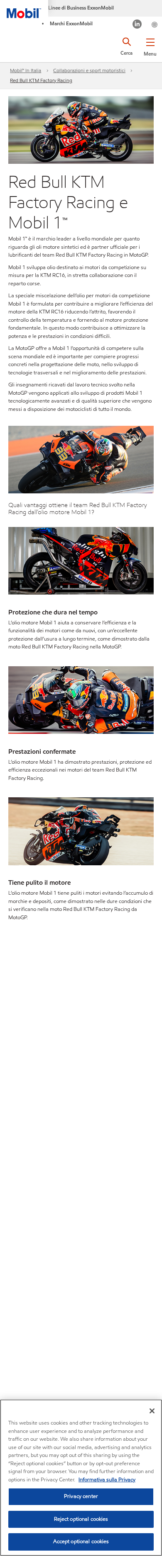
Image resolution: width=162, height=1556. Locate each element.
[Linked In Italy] (137, 25)
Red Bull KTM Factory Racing (41, 80)
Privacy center (81, 1496)
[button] (150, 45)
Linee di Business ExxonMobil (81, 7)
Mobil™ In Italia (25, 70)
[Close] (152, 1411)
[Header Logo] (24, 9)
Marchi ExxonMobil (71, 23)
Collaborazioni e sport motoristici (89, 70)
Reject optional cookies (81, 1519)
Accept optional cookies (81, 1541)
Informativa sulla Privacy (107, 1479)
